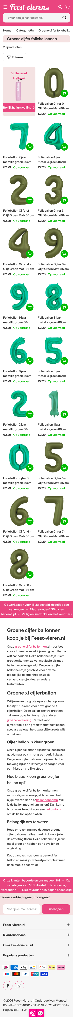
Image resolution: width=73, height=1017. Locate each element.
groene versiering (19, 720)
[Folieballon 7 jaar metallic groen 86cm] (19, 136)
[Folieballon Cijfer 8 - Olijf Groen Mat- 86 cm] (19, 564)
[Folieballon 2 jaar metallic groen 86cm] (19, 404)
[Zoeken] (64, 17)
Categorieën (25, 30)
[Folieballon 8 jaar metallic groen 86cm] (54, 297)
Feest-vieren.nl (24, 1000)
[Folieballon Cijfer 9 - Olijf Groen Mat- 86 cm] (54, 243)
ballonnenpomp (47, 800)
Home (7, 30)
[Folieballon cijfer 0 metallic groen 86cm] (19, 457)
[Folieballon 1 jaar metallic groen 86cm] (54, 404)
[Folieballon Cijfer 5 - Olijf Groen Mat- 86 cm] (54, 457)
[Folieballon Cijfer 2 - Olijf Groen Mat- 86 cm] (19, 190)
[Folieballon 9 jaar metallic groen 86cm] (19, 297)
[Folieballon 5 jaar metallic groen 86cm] (54, 350)
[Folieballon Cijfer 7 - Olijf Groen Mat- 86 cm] (54, 511)
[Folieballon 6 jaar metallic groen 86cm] (19, 350)
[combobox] (36, 17)
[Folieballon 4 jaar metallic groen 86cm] (54, 136)
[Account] (59, 7)
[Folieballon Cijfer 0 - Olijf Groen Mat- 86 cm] (54, 83)
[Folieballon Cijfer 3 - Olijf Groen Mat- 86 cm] (54, 190)
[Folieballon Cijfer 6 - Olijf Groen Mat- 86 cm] (19, 511)
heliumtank (53, 809)
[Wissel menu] (5, 7)
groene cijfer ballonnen (31, 646)
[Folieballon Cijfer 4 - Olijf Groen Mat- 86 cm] (19, 243)
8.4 (58, 880)
